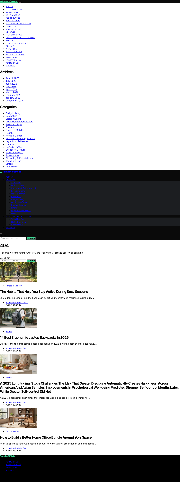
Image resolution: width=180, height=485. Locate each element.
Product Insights (15, 54)
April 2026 (11, 89)
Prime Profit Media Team (17, 302)
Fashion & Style (14, 35)
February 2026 (13, 95)
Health (9, 40)
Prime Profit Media (9, 1)
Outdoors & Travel (16, 9)
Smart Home (12, 12)
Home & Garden (13, 15)
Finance (10, 46)
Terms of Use (13, 63)
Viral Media (12, 49)
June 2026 (11, 83)
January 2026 (13, 97)
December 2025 (14, 100)
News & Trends (13, 29)
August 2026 (12, 78)
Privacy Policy (13, 60)
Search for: (5, 235)
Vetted (9, 7)
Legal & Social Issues (17, 43)
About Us (10, 66)
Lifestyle (10, 32)
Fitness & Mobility (15, 130)
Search (31, 238)
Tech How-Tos (13, 18)
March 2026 (12, 92)
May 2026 (11, 86)
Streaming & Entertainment (20, 38)
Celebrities (12, 26)
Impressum (11, 57)
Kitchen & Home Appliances (20, 138)
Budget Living (13, 21)
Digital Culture (14, 52)
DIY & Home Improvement (18, 24)
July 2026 (11, 80)
